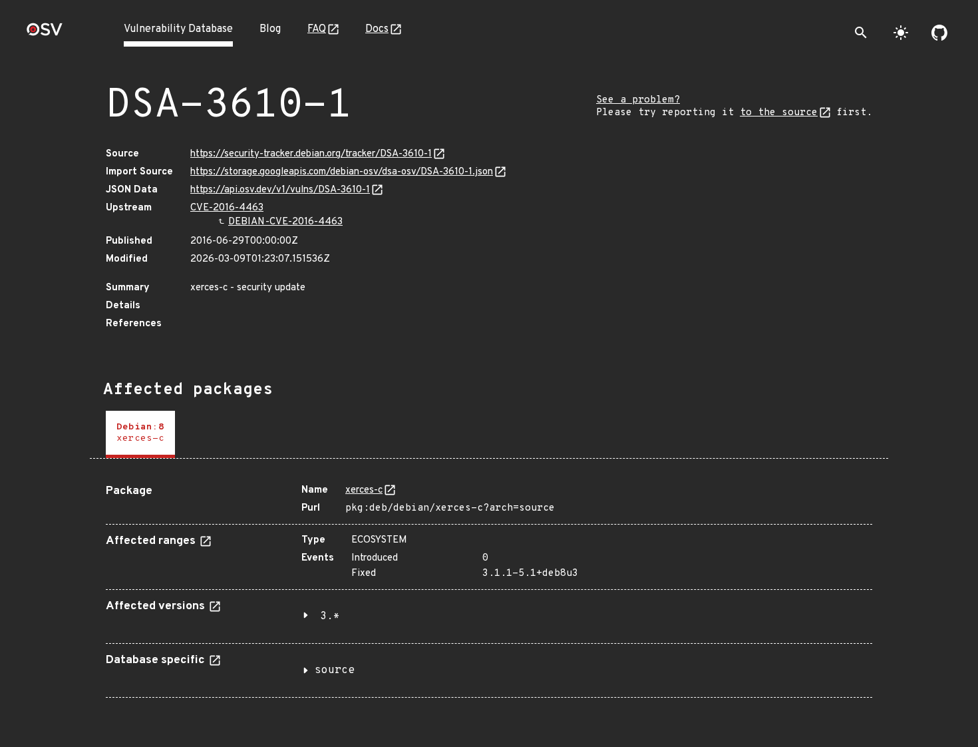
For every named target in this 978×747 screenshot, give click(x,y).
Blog (270, 29)
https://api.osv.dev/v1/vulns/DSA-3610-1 (280, 190)
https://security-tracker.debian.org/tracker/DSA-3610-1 (311, 154)
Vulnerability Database (178, 29)
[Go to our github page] (939, 33)
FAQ (316, 29)
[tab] (140, 434)
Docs (377, 29)
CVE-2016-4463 (226, 208)
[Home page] (45, 33)
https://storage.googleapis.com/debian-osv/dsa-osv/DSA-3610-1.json (341, 172)
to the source (779, 113)
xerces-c (364, 490)
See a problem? (638, 100)
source (335, 670)
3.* (330, 616)
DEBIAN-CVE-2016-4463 (285, 222)
